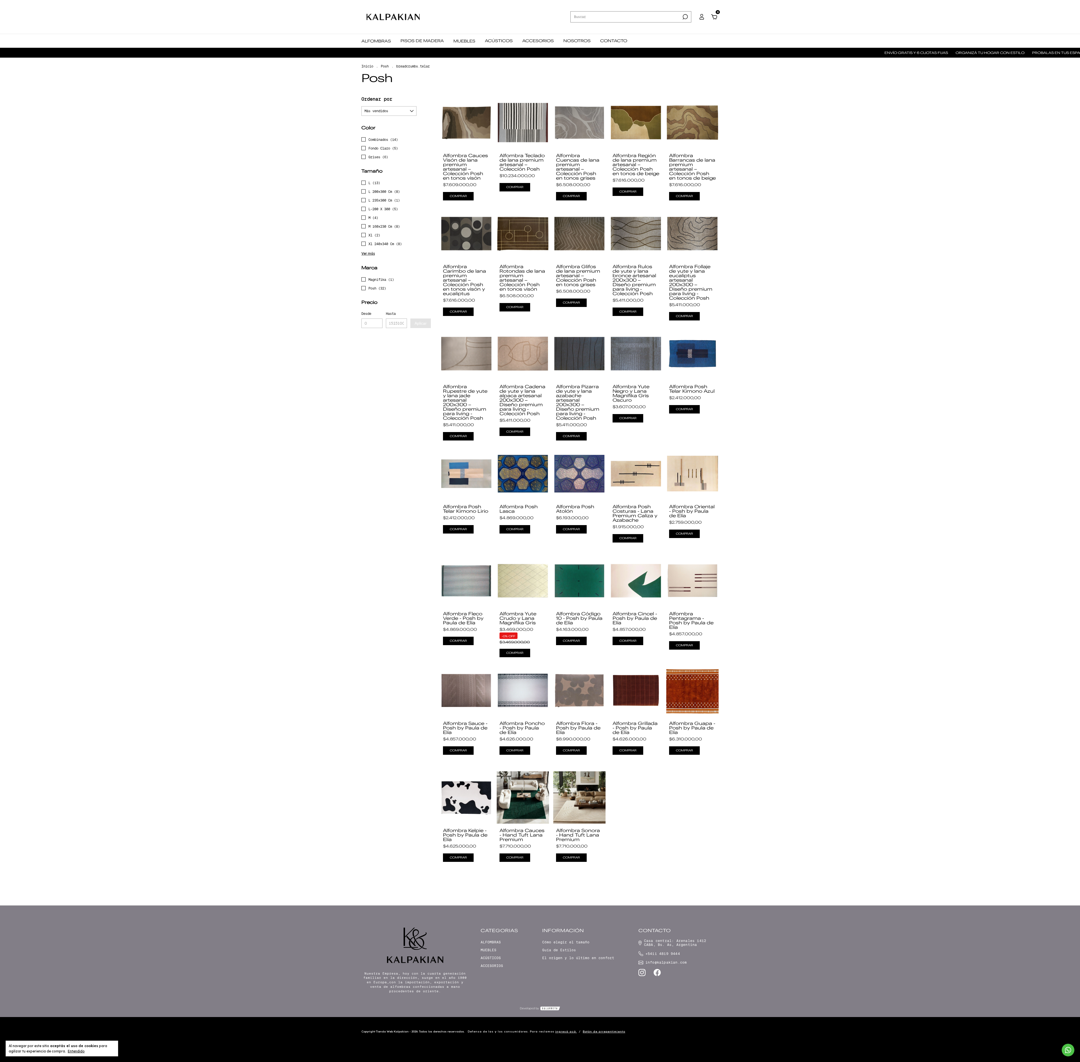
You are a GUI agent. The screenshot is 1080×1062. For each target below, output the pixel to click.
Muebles (488, 950)
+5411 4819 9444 (662, 954)
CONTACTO (613, 41)
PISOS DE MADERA (422, 41)
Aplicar (421, 323)
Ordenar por (376, 99)
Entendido (76, 1051)
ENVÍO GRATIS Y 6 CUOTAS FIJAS (845, 53)
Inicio (367, 66)
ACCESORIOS (538, 41)
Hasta (391, 314)
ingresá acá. (566, 1031)
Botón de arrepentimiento (604, 1031)
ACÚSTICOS (499, 41)
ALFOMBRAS (376, 41)
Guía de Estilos (559, 950)
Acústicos (491, 958)
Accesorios (492, 966)
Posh (385, 66)
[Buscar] (685, 16)
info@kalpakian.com (666, 962)
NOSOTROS (577, 41)
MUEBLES (464, 41)
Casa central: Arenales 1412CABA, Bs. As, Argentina (675, 943)
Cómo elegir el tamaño (566, 942)
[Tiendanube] (701, 1032)
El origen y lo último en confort (578, 958)
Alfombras (491, 942)
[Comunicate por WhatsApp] (1068, 1050)
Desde (366, 314)
